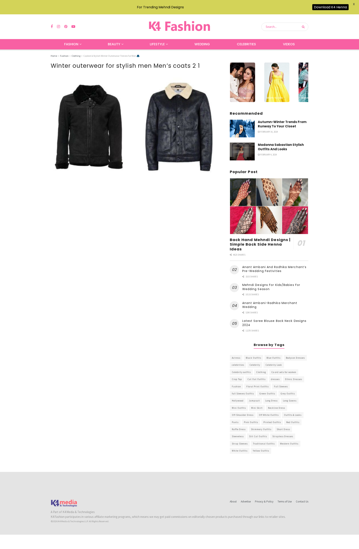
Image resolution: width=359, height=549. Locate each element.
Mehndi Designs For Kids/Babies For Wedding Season (271, 287)
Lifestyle (157, 44)
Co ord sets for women (283, 372)
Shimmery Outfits (261, 429)
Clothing (75, 55)
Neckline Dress (276, 407)
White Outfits (239, 450)
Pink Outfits (251, 422)
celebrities (238, 364)
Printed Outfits (272, 422)
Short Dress (283, 429)
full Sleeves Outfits (243, 393)
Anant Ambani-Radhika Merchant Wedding (270, 305)
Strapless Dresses (282, 436)
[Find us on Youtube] (73, 26)
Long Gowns (289, 400)
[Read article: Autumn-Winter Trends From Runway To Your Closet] (242, 129)
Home (54, 55)
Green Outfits (267, 393)
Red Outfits (292, 422)
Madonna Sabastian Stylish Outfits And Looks (281, 147)
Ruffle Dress (239, 429)
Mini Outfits (239, 407)
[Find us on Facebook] (52, 26)
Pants (235, 422)
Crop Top (237, 379)
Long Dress (271, 400)
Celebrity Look (274, 364)
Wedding (202, 44)
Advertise (246, 501)
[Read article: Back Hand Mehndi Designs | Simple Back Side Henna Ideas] (269, 206)
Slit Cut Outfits (258, 436)
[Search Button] (304, 27)
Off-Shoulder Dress (242, 415)
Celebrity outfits (241, 372)
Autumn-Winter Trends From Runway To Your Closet (282, 124)
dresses (275, 379)
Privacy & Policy (264, 501)
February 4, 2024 (268, 154)
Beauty (114, 44)
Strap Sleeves (240, 443)
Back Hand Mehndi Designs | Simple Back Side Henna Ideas (260, 244)
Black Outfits (253, 357)
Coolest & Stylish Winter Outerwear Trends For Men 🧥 (111, 55)
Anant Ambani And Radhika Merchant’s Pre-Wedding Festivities (274, 269)
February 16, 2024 (269, 131)
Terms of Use (285, 501)
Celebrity (255, 364)
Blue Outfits (273, 357)
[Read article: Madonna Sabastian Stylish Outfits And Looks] (242, 151)
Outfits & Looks (292, 415)
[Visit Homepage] (179, 27)
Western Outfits (289, 443)
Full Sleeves (281, 386)
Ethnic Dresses (293, 379)
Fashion (71, 44)
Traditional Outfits (264, 443)
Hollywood (237, 400)
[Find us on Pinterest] (65, 26)
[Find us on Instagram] (58, 26)
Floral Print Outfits (257, 386)
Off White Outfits (269, 415)
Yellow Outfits (261, 450)
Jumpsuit (254, 400)
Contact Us (302, 501)
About (233, 501)
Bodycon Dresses (295, 357)
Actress (236, 357)
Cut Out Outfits (256, 379)
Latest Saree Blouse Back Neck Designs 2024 (274, 323)
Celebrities (246, 44)
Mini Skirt (257, 407)
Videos (289, 44)
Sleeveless (238, 436)
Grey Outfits (287, 393)
